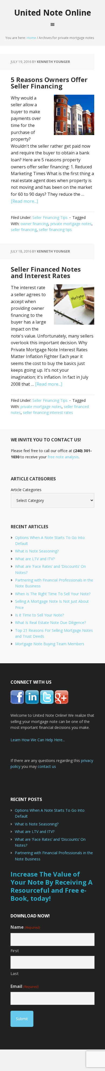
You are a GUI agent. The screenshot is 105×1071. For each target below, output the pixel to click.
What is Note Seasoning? (37, 551)
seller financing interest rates (48, 412)
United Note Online (52, 12)
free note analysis (63, 456)
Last (14, 973)
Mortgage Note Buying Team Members (49, 643)
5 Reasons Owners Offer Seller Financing (49, 82)
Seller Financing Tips (50, 217)
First (14, 950)
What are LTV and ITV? (35, 558)
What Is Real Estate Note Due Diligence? (50, 622)
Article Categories (26, 489)
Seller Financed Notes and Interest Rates (46, 272)
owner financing (34, 223)
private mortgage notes (71, 223)
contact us (47, 766)
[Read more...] (24, 201)
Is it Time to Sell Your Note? (39, 615)
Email (24, 986)
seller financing (24, 229)
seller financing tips (55, 229)
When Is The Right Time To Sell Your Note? (52, 593)
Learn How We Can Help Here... (37, 739)
